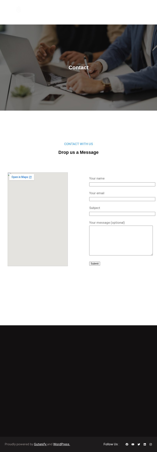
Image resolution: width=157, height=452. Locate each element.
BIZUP (31, 10)
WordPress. (61, 444)
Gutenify (40, 444)
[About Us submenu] (94, 10)
